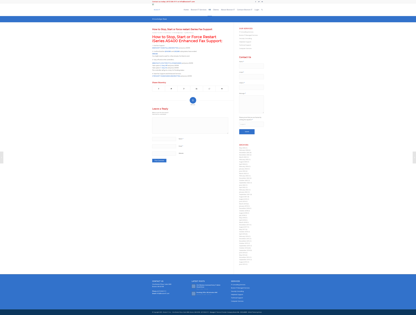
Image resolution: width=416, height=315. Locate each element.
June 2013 (242, 264)
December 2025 (244, 152)
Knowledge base (178, 32)
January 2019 (243, 206)
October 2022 (243, 180)
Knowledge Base (159, 19)
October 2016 (243, 232)
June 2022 (242, 185)
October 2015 (243, 243)
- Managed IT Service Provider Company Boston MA (224, 312)
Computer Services (245, 48)
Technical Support (245, 45)
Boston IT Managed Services (248, 35)
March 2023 (243, 173)
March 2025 (243, 157)
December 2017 (244, 225)
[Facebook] (255, 1)
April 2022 (242, 187)
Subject (242, 83)
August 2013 (243, 262)
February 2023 (244, 176)
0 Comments (167, 32)
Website (181, 153)
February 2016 (244, 236)
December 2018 (244, 208)
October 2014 (243, 248)
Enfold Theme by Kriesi (255, 312)
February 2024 (244, 166)
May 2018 (242, 218)
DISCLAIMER (243, 312)
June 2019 (242, 201)
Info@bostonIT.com (187, 2)
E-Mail (241, 72)
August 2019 (243, 199)
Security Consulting (245, 38)
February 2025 (244, 159)
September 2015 (244, 246)
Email (181, 146)
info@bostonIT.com (163, 293)
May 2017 (242, 229)
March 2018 (243, 222)
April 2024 (242, 164)
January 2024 (243, 169)
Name (181, 139)
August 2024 (243, 162)
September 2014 (244, 250)
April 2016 (242, 234)
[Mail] (262, 1)
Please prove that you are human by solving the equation (250, 118)
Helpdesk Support (245, 42)
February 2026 (244, 150)
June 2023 (242, 171)
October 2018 (243, 211)
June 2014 (242, 253)
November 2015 (244, 241)
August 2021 (243, 197)
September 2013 (244, 260)
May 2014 (242, 255)
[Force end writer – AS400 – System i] (1, 157)
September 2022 (244, 183)
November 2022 (244, 178)
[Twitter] (258, 1)
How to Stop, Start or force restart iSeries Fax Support (182, 29)
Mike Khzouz (190, 32)
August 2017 (243, 227)
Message (242, 93)
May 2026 (242, 148)
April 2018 (242, 220)
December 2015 (244, 239)
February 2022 (244, 190)
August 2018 (243, 213)
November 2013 (244, 257)
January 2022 (243, 192)
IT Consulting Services (246, 32)
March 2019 (243, 204)
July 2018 (242, 215)
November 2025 (244, 155)
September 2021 (244, 194)
